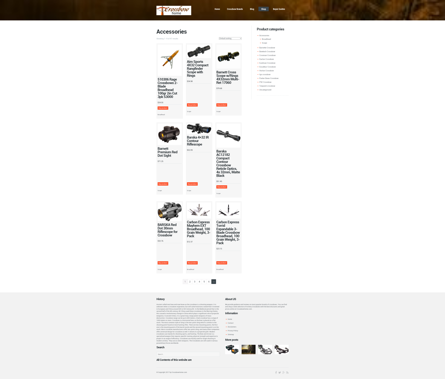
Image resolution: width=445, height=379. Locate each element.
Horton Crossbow (266, 70)
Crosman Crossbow (267, 55)
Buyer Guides (279, 9)
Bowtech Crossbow (267, 51)
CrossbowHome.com (179, 372)
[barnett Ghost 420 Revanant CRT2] (265, 349)
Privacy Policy (233, 330)
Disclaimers (232, 327)
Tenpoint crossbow (267, 86)
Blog (252, 9)
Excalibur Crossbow (267, 67)
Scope (189, 111)
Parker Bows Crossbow (268, 78)
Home (217, 9)
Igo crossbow (264, 74)
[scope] (232, 349)
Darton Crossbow (266, 59)
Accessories (264, 35)
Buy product (163, 108)
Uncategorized (265, 89)
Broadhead (161, 115)
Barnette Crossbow (267, 47)
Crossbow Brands (235, 9)
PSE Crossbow (265, 82)
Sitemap (231, 334)
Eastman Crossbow (267, 63)
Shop (263, 9)
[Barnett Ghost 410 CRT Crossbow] (282, 349)
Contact (231, 323)
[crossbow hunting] (249, 349)
